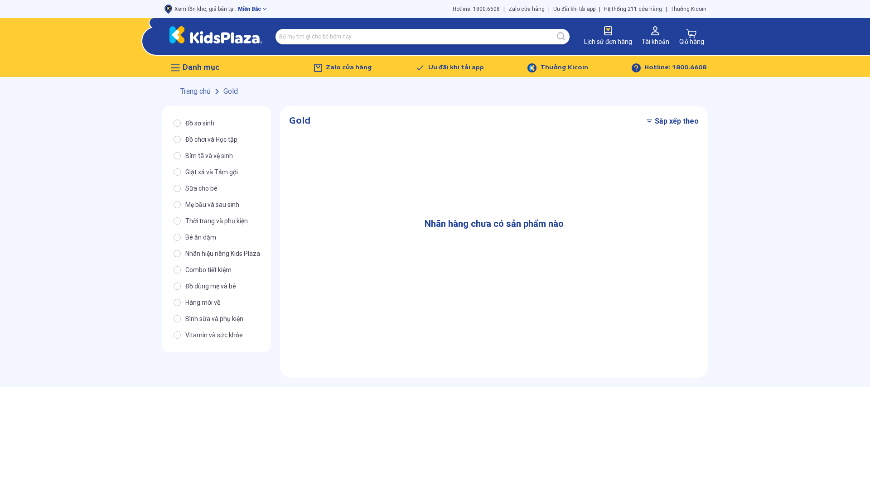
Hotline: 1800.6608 (476, 9)
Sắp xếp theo (677, 121)
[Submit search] (561, 36)
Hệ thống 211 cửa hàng (633, 9)
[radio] (217, 123)
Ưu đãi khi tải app (574, 9)
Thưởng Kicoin (688, 9)
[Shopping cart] (691, 33)
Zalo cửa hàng (526, 9)
